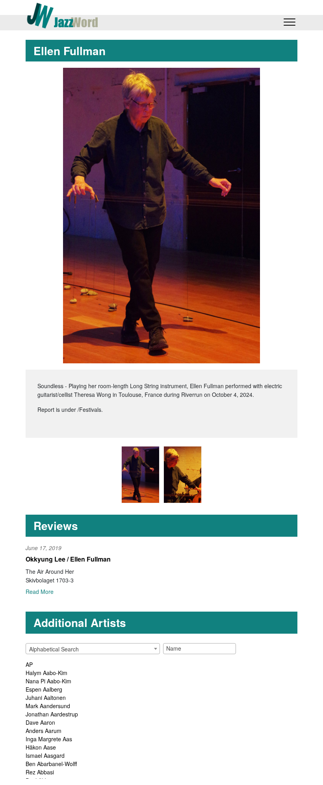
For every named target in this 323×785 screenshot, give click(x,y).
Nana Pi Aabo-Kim (48, 681)
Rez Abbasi (40, 772)
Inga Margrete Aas (49, 739)
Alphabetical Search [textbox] (54, 649)
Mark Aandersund (48, 706)
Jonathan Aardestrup (52, 714)
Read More (40, 591)
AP (29, 664)
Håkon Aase (41, 747)
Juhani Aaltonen (46, 697)
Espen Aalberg (44, 689)
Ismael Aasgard (45, 755)
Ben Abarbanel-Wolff (51, 764)
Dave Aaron (40, 722)
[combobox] (93, 648)
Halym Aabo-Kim (46, 673)
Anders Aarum (43, 731)
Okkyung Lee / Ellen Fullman (68, 559)
